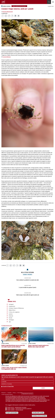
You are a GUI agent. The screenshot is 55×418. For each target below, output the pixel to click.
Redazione (3, 392)
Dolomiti (11, 316)
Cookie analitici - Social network (15, 410)
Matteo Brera (12, 310)
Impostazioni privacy (27, 393)
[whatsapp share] (6, 16)
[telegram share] (9, 16)
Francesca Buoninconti (7, 11)
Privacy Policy (11, 386)
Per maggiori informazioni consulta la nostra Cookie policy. (20, 405)
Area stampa (19, 392)
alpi (10, 321)
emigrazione (12, 306)
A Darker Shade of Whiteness (16, 308)
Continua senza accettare (39, 415)
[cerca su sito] (49, 2)
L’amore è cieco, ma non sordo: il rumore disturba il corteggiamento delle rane (14, 368)
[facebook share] (12, 16)
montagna (11, 319)
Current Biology (7, 56)
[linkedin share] (15, 16)
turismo (11, 314)
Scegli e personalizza (12, 412)
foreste (10, 317)
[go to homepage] (3, 2)
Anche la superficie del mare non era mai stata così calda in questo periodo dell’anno (13, 346)
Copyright (9, 392)
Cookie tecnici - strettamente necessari (16, 407)
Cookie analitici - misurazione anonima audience (19, 408)
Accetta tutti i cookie (38, 412)
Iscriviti (43, 388)
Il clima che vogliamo (14, 312)
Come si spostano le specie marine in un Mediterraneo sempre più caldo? (38, 346)
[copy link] (2, 16)
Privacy (14, 392)
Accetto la (5, 386)
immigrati (11, 304)
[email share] (18, 16)
